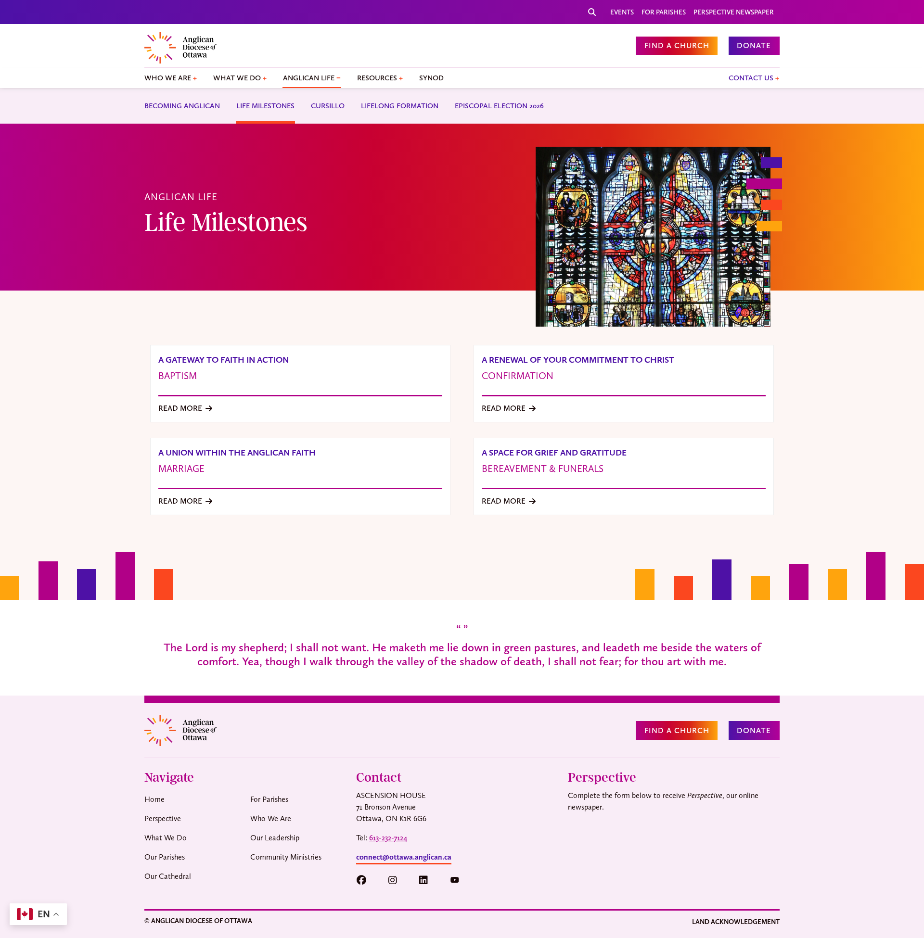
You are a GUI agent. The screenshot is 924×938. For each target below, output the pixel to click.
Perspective (162, 818)
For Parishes (664, 12)
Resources (377, 78)
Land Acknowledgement (736, 921)
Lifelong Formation (399, 105)
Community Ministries (285, 857)
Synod (431, 78)
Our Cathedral (167, 876)
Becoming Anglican (182, 105)
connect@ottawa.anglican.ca (403, 857)
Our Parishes (164, 857)
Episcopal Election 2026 (499, 105)
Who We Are (167, 78)
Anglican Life (308, 78)
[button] (366, 880)
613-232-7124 (388, 837)
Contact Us (751, 78)
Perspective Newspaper (733, 12)
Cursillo (328, 105)
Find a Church (676, 45)
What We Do (237, 78)
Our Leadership (274, 837)
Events (622, 12)
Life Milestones (265, 105)
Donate (754, 45)
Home (154, 799)
